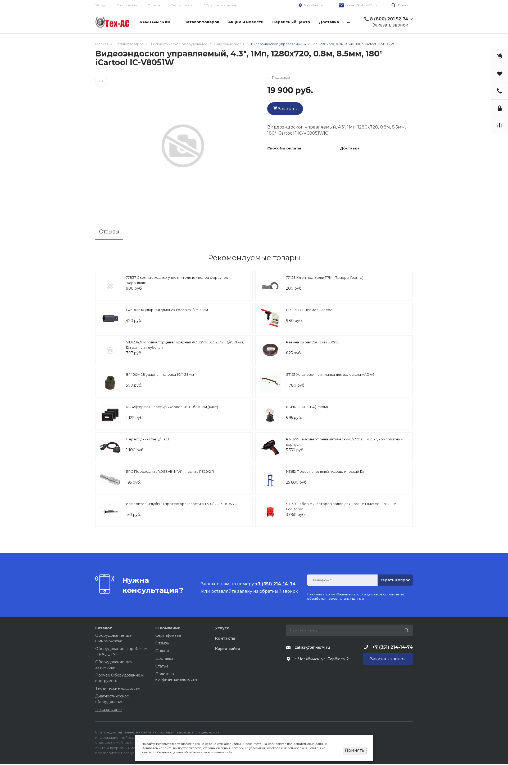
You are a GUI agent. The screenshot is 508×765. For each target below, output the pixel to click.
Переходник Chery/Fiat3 (147, 439)
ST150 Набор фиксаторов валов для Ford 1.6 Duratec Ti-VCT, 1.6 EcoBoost (341, 506)
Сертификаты (181, 5)
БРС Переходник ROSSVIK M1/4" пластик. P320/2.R (170, 471)
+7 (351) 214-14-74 (392, 647)
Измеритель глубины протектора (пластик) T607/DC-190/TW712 (181, 504)
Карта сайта (227, 648)
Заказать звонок (390, 25)
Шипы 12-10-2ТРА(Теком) (307, 407)
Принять (354, 750)
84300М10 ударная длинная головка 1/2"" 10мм (167, 310)
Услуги (222, 628)
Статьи (161, 666)
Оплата (154, 5)
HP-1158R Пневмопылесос (309, 310)
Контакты (225, 638)
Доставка (350, 148)
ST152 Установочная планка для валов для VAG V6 (330, 374)
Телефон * (322, 580)
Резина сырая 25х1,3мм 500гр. (312, 342)
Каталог (103, 628)
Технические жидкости (117, 688)
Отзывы (162, 643)
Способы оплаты (284, 148)
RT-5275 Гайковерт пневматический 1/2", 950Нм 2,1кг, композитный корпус (344, 441)
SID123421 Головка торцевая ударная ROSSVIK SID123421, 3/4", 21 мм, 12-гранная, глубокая (185, 345)
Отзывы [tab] (109, 231)
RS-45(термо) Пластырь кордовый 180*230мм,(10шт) (172, 407)
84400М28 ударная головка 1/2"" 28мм (160, 374)
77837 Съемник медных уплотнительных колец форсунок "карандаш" (177, 280)
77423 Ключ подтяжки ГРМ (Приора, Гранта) (324, 277)
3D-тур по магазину (220, 5)
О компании (126, 5)
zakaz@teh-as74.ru (362, 5)
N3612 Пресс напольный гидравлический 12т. (325, 471)
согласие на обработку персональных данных (355, 596)
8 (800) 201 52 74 (389, 18)
